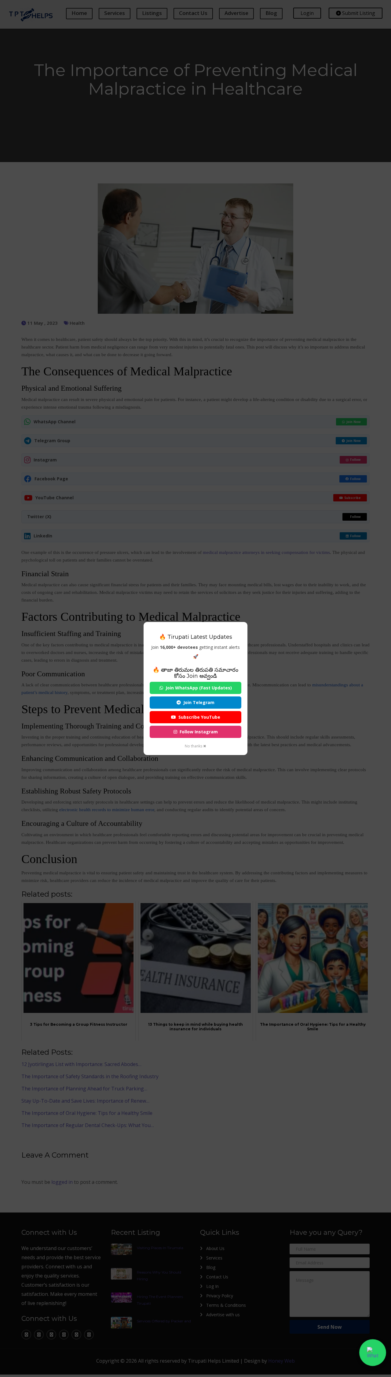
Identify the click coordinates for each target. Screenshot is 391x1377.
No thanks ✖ (195, 746)
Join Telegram (198, 702)
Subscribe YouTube (199, 717)
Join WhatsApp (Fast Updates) (199, 688)
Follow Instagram (199, 732)
